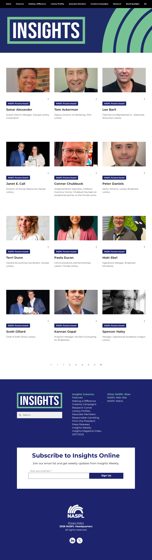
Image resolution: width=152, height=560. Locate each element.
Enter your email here (40, 471)
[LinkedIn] (72, 540)
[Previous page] (57, 364)
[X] (80, 540)
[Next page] (94, 364)
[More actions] (49, 99)
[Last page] (101, 364)
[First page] (51, 364)
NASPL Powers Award (18, 103)
